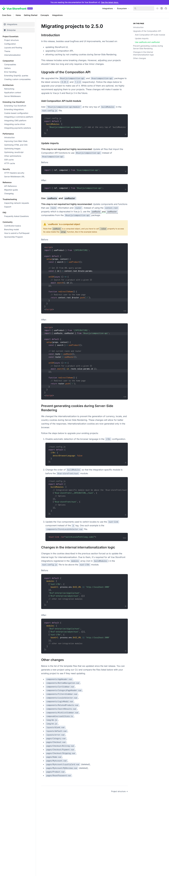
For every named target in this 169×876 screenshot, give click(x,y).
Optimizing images (12, 148)
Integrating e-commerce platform (18, 117)
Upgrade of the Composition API (147, 31)
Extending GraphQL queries (16, 75)
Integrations (57, 15)
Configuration (10, 44)
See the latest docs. (110, 2)
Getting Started (30, 15)
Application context (12, 92)
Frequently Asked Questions (16, 216)
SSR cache (9, 159)
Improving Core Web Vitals (15, 141)
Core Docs (6, 15)
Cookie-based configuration (16, 113)
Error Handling (10, 72)
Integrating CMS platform (15, 120)
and (104, 211)
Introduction (9, 137)
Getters (7, 68)
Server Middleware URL (14, 176)
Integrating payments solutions (17, 128)
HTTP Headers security (14, 173)
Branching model (11, 229)
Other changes (139, 58)
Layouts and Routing (13, 47)
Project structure (11, 40)
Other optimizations (12, 156)
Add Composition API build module (150, 35)
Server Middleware (12, 96)
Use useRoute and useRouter (147, 42)
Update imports (141, 38)
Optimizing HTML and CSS (15, 145)
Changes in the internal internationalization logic (143, 53)
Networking (9, 89)
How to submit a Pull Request (16, 233)
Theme (7, 51)
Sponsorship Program (13, 237)
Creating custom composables (17, 79)
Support (7, 207)
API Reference (10, 186)
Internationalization (12, 55)
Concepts (45, 15)
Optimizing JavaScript (14, 152)
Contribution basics (12, 226)
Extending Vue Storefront (15, 106)
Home (18, 15)
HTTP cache (9, 163)
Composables (10, 64)
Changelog (9, 193)
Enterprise (11, 30)
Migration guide (11, 190)
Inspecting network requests (16, 203)
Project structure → (119, 791)
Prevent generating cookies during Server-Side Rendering (148, 47)
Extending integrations (14, 109)
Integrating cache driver (14, 124)
